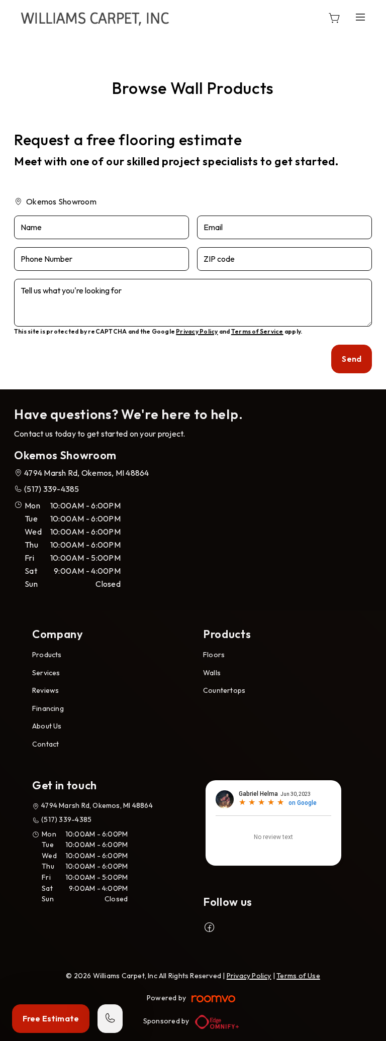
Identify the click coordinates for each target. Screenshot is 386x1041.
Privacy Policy (197, 331)
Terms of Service (257, 331)
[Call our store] (110, 1018)
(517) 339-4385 (51, 489)
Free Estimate (51, 1018)
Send (351, 359)
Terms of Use (298, 975)
